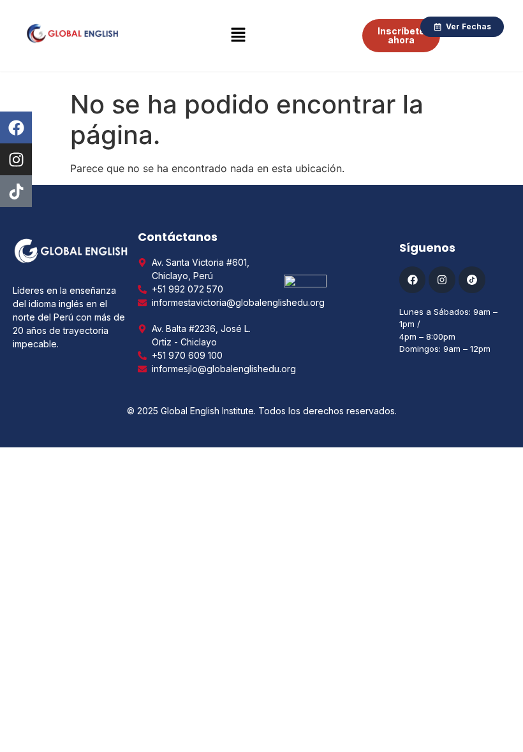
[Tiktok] (16, 191)
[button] (238, 35)
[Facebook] (16, 127)
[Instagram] (16, 159)
